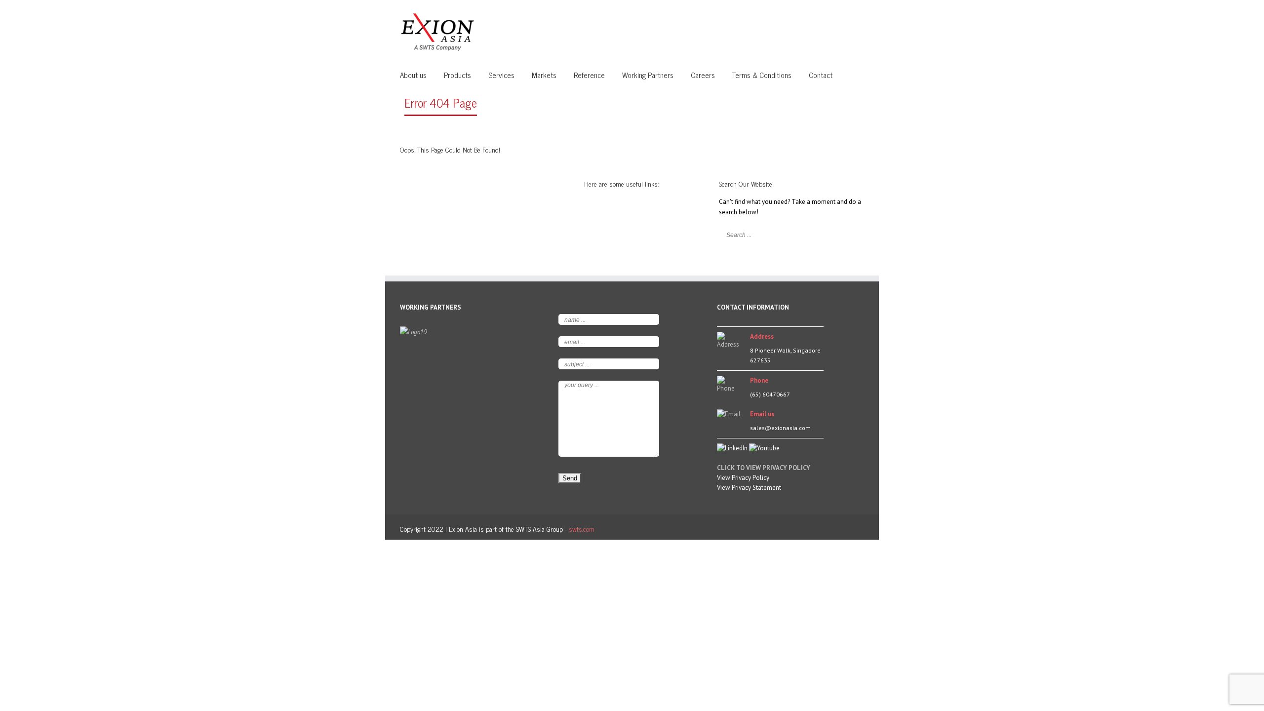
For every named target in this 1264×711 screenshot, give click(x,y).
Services (501, 75)
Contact (820, 75)
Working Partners (647, 75)
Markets (544, 75)
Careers (703, 75)
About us (413, 75)
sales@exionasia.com (780, 428)
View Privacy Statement (749, 487)
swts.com (581, 528)
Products (457, 75)
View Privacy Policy (743, 478)
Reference (589, 75)
